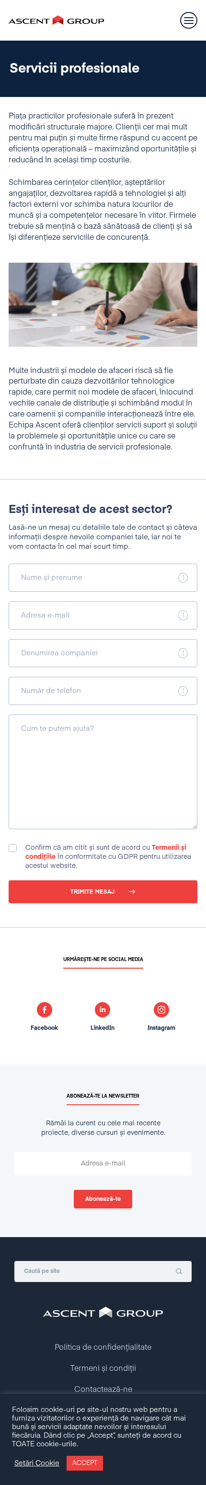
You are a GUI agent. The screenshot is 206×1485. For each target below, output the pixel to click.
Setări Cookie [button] (36, 1463)
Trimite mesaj (92, 892)
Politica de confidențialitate (103, 1348)
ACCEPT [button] (84, 1463)
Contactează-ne (103, 1390)
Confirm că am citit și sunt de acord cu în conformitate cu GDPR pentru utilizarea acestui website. (108, 856)
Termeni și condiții (103, 1369)
